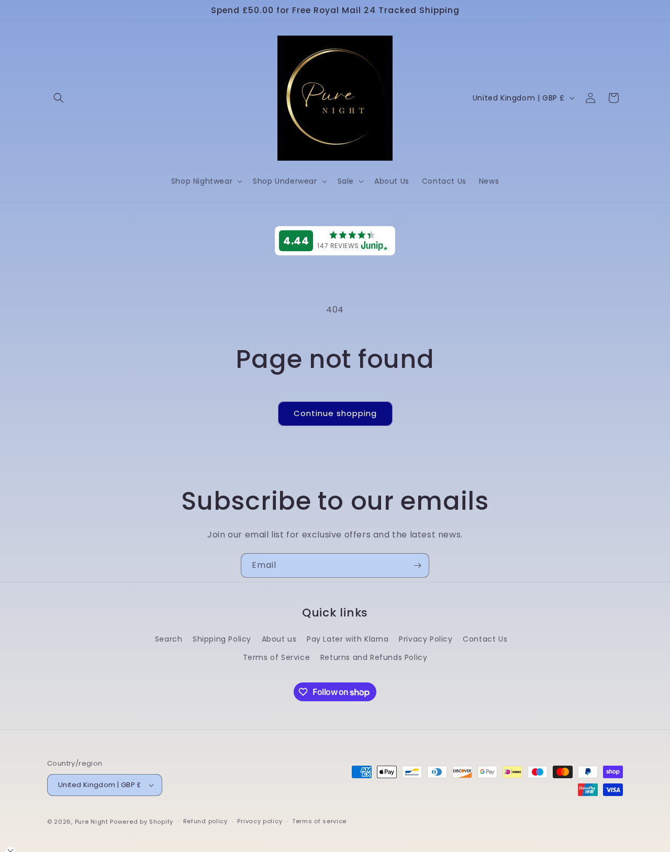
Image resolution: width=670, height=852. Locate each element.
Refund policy (205, 821)
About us (279, 639)
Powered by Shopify (141, 821)
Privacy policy (259, 821)
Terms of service (319, 821)
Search (169, 639)
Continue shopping (335, 413)
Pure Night (91, 821)
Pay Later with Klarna (348, 639)
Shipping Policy (222, 639)
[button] (58, 97)
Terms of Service (276, 657)
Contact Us (485, 639)
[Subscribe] (417, 565)
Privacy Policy (425, 639)
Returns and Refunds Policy (374, 657)
